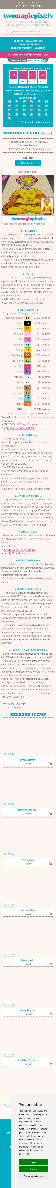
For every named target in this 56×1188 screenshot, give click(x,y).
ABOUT (17, 6)
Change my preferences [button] (34, 1176)
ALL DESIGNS (36, 40)
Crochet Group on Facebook (31, 689)
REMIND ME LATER (21, 68)
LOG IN (41, 48)
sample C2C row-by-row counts (19, 549)
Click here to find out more (35, 122)
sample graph (10, 546)
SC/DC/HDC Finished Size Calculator (25, 302)
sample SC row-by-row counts (19, 553)
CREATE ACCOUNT (22, 48)
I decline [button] (33, 1169)
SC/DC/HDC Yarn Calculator (21, 427)
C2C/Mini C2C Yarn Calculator (23, 424)
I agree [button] (33, 1162)
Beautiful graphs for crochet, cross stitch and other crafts (28, 24)
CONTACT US (36, 6)
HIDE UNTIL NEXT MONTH (41, 68)
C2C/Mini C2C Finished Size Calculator (28, 299)
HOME (21, 2)
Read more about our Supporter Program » (30, 149)
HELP (25, 6)
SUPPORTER (32, 2)
